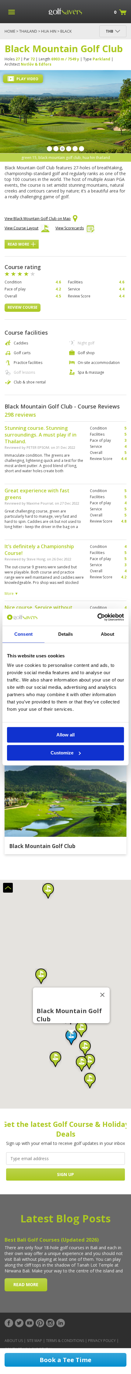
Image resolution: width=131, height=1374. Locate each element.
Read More (18, 244)
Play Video (27, 78)
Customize (62, 752)
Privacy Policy (102, 1340)
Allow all (65, 734)
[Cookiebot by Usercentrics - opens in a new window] (97, 617)
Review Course (22, 307)
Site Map (34, 1340)
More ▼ (11, 593)
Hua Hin (48, 31)
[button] (71, 1037)
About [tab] (107, 634)
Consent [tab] (23, 634)
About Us (14, 1340)
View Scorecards (69, 228)
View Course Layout (21, 228)
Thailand (28, 31)
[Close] (102, 994)
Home (10, 31)
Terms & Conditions (65, 1340)
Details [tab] (65, 634)
